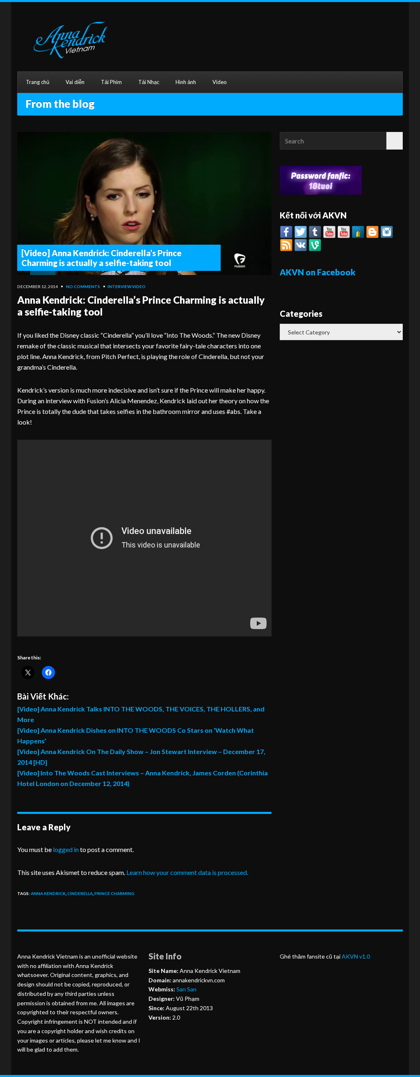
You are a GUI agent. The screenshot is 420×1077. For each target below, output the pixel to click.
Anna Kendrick (48, 893)
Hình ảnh (186, 82)
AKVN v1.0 (356, 956)
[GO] (394, 141)
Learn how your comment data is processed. (187, 872)
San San (185, 989)
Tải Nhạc (148, 82)
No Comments (83, 286)
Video (219, 82)
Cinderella (80, 893)
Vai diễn (75, 82)
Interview (119, 286)
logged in (66, 849)
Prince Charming (114, 893)
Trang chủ (37, 82)
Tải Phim (111, 82)
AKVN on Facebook (317, 272)
